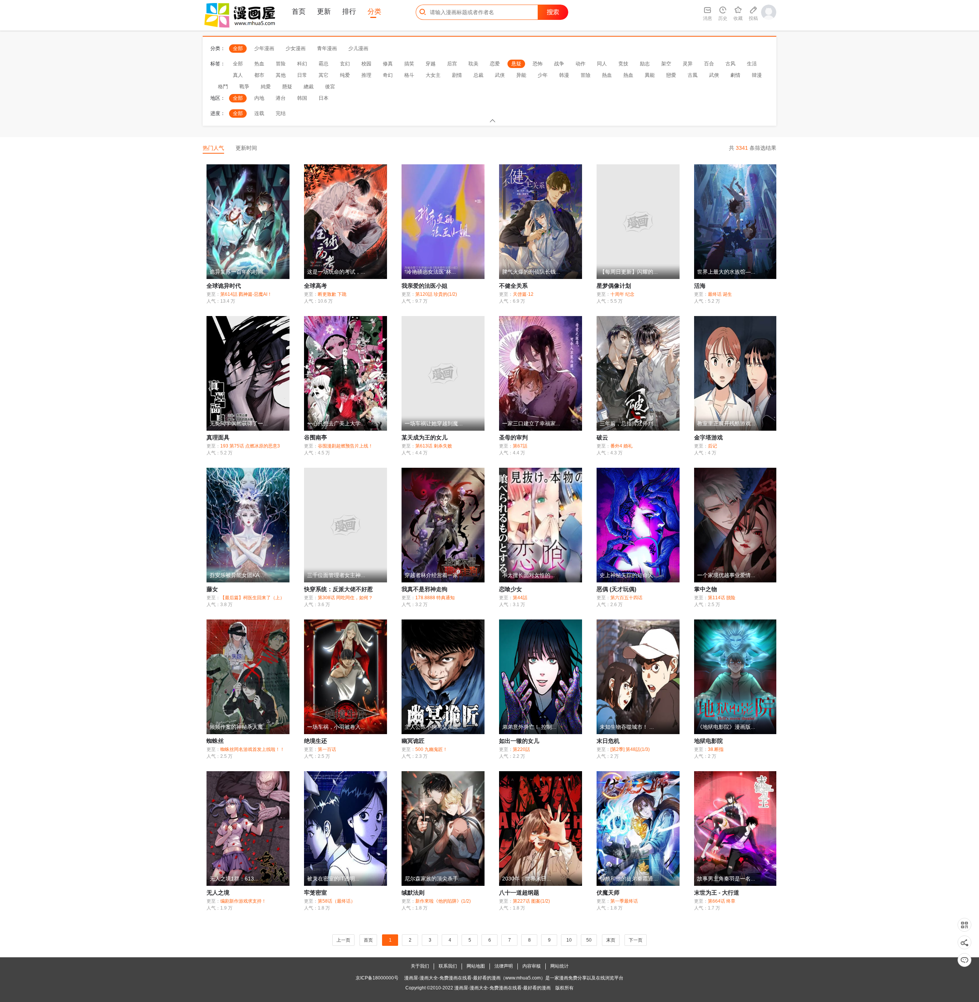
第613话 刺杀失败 (433, 446)
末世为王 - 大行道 (716, 892)
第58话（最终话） (336, 901)
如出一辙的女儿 (519, 741)
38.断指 (716, 749)
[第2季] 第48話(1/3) (630, 749)
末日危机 (608, 741)
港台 (281, 98)
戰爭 (244, 86)
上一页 (343, 940)
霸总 (324, 63)
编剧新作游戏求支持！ (243, 901)
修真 (388, 63)
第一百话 (327, 749)
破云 (602, 437)
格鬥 (223, 86)
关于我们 (420, 966)
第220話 (521, 749)
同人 (602, 63)
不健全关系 (513, 285)
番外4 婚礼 (621, 446)
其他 (281, 75)
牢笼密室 (315, 892)
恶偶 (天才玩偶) (616, 589)
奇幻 (388, 75)
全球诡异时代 (224, 285)
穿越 (431, 63)
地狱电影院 (708, 741)
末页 (610, 940)
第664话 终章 (721, 901)
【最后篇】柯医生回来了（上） (252, 597)
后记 (712, 446)
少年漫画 (264, 48)
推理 (366, 75)
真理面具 (218, 437)
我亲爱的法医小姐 (424, 285)
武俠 (714, 75)
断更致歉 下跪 (332, 294)
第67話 (520, 446)
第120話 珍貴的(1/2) (436, 294)
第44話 (520, 597)
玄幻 (345, 63)
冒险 (281, 63)
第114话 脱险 (721, 597)
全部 (238, 48)
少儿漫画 (358, 48)
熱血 (607, 75)
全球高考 (315, 285)
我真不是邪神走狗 (424, 589)
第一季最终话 (624, 901)
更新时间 (246, 148)
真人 (238, 75)
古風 (693, 75)
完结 (281, 113)
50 (589, 940)
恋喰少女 (510, 589)
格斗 (409, 75)
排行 (349, 11)
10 (569, 940)
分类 (374, 11)
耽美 (473, 63)
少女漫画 (296, 48)
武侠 (500, 75)
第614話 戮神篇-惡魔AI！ (246, 294)
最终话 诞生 (720, 294)
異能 (650, 75)
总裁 (478, 75)
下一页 (635, 940)
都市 (259, 75)
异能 (521, 75)
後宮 (330, 86)
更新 (324, 11)
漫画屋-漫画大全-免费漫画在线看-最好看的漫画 (502, 988)
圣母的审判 (513, 437)
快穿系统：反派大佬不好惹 (338, 589)
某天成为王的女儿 (424, 437)
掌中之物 (705, 589)
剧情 (457, 75)
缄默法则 (413, 892)
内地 (259, 98)
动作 (580, 63)
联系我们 (448, 966)
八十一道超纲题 (519, 892)
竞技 (623, 63)
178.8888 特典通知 (435, 597)
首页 (299, 11)
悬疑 (516, 63)
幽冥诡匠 (413, 741)
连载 (259, 113)
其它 (324, 75)
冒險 (585, 75)
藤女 (212, 589)
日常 (302, 75)
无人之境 (218, 892)
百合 (709, 63)
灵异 (688, 63)
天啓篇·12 (523, 294)
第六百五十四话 (626, 597)
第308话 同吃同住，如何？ (345, 597)
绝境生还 (315, 741)
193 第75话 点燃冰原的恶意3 (250, 446)
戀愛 (671, 75)
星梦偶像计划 (614, 285)
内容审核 (531, 966)
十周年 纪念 (622, 294)
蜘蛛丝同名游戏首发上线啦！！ (252, 749)
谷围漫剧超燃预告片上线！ (345, 446)
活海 (700, 285)
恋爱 (495, 63)
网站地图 (476, 966)
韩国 (302, 98)
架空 (666, 63)
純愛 (266, 86)
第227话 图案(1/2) (531, 901)
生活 (752, 63)
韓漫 (757, 75)
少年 (543, 75)
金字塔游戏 (708, 437)
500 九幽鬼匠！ (431, 749)
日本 (324, 98)
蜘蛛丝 (215, 741)
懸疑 (287, 86)
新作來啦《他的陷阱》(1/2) (443, 901)
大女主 (433, 75)
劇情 (735, 75)
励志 (645, 63)
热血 (259, 63)
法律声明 (503, 966)
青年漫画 (327, 48)
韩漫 (564, 75)
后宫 (452, 63)
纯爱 (345, 75)
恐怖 (538, 63)
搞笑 (409, 63)
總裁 (309, 86)
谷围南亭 (315, 437)
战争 (559, 63)
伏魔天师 (608, 892)
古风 (730, 63)
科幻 (302, 63)
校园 (366, 63)
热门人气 (213, 148)
